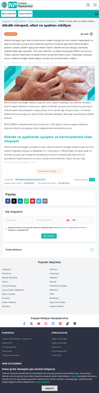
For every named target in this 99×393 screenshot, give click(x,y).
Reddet (74, 376)
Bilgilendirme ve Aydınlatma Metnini (69, 227)
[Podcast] (74, 323)
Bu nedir (85, 34)
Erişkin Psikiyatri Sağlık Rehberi (42, 21)
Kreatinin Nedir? (57, 306)
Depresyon (54, 273)
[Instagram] (45, 323)
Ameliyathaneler (9, 347)
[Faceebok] (24, 323)
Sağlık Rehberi (19, 21)
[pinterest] (32, 201)
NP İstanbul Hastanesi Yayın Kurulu (30, 180)
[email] (45, 201)
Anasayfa (6, 21)
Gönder (50, 236)
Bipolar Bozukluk (9, 277)
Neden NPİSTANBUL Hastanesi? (16, 339)
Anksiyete (6, 269)
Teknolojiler (7, 351)
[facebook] (7, 201)
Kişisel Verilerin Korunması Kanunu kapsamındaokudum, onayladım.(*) (47, 228)
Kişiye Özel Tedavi (57, 302)
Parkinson (54, 290)
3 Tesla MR (56, 347)
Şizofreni (53, 269)
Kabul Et (50, 388)
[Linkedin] (53, 323)
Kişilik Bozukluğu (59, 343)
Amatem (6, 298)
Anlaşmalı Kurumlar (10, 355)
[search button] (88, 5)
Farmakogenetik (59, 351)
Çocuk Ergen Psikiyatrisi (13, 290)
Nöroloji (53, 282)
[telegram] (38, 201)
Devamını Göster (48, 171)
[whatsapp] (26, 201)
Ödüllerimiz (7, 343)
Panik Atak (56, 355)
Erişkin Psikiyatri (9, 302)
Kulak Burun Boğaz (58, 286)
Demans (6, 306)
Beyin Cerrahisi (8, 294)
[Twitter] (31, 323)
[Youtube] (38, 323)
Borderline (54, 298)
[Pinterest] (60, 323)
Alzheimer (6, 273)
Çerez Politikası (43, 382)
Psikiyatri (53, 277)
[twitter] (14, 201)
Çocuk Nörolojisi (9, 286)
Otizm (5, 282)
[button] (68, 220)
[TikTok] (67, 323)
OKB (52, 294)
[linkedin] (20, 201)
